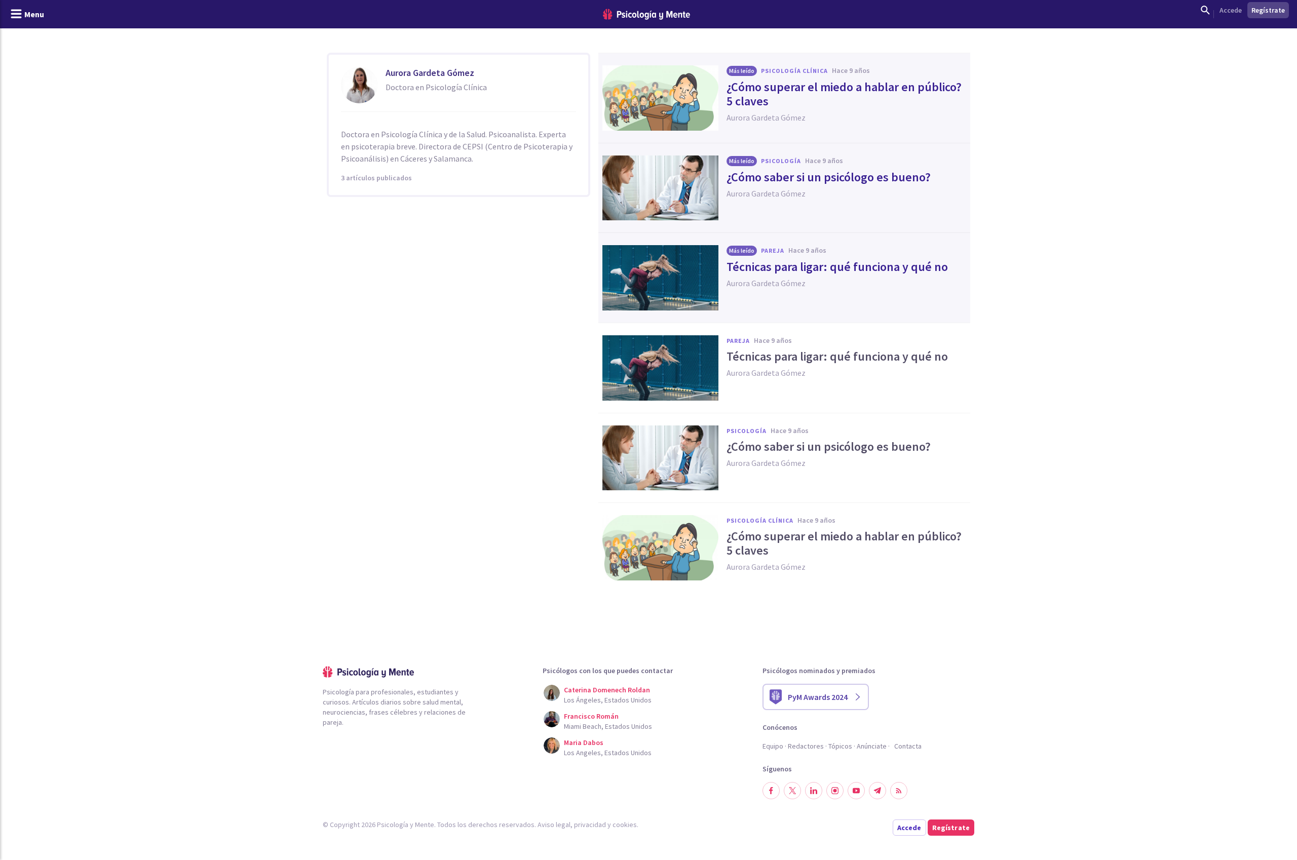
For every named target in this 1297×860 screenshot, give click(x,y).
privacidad (590, 824)
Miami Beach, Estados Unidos (608, 726)
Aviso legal (554, 824)
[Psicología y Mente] (646, 14)
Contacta (908, 746)
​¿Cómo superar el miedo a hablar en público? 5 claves (844, 94)
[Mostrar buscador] (1205, 10)
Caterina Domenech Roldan (607, 689)
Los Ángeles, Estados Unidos (608, 700)
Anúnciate (872, 746)
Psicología (781, 161)
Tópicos (840, 746)
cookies (625, 824)
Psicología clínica (794, 70)
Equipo (772, 746)
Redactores (806, 746)
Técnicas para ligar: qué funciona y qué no (837, 267)
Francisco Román (591, 716)
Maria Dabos (583, 742)
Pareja (772, 250)
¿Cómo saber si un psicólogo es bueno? (829, 177)
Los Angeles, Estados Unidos (608, 752)
